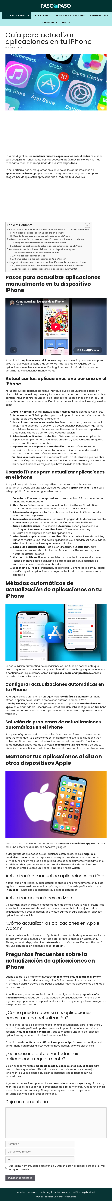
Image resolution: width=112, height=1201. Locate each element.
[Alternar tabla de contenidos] (86, 225)
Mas (64, 22)
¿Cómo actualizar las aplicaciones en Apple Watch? (40, 259)
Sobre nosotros (62, 1192)
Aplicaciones (42, 15)
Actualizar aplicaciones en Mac (29, 256)
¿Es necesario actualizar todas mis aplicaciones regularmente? (45, 269)
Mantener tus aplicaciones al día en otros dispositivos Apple (42, 249)
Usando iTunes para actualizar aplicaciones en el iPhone (41, 236)
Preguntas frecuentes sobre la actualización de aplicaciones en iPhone (47, 262)
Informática (49, 22)
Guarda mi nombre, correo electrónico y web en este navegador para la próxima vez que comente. (56, 1167)
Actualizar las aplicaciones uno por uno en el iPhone (38, 233)
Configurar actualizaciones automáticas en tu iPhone (39, 242)
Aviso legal (46, 1192)
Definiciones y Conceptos (69, 15)
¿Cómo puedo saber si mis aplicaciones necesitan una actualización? (48, 265)
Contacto (33, 1192)
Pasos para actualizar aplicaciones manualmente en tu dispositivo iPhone (49, 229)
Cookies (21, 1192)
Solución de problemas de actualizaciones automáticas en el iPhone (48, 246)
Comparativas (99, 15)
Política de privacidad (84, 1192)
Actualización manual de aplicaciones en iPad (36, 252)
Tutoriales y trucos (16, 15)
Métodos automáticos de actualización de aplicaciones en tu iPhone (46, 239)
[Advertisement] (56, 134)
